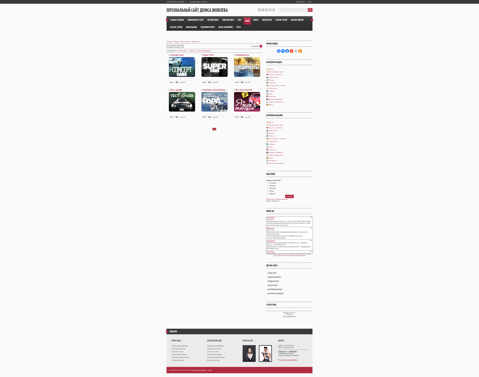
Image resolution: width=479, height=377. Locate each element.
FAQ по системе (272, 285)
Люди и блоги (273, 77)
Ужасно (272, 194)
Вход (309, 1)
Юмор (270, 105)
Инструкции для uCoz (275, 289)
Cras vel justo (177, 351)
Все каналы (185, 42)
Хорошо (272, 186)
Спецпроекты (242, 55)
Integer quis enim (178, 349)
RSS (187, 1)
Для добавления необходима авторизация (289, 255)
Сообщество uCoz (273, 281)
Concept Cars (177, 55)
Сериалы (271, 91)
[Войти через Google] (296, 51)
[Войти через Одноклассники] (300, 51)
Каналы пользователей (276, 163)
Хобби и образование (275, 102)
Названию (183, 51)
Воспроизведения (204, 51)
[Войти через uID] (279, 51)
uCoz (209, 370)
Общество (272, 83)
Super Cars (208, 55)
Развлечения (272, 88)
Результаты (270, 199)
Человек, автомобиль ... (215, 90)
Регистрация (300, 1)
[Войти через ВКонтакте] (283, 51)
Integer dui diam (178, 360)
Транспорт (196, 42)
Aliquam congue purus (180, 357)
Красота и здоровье (275, 74)
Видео (177, 42)
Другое (271, 69)
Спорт (270, 94)
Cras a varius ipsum (179, 354)
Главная (170, 42)
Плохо (271, 191)
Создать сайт (272, 273)
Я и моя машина (243, 90)
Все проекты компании (275, 293)
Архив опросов (282, 199)
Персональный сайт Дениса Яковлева (197, 10)
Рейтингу (192, 51)
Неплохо (272, 188)
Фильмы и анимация (275, 99)
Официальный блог (274, 277)
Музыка (271, 80)
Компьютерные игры (275, 72)
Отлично (272, 183)
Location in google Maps (288, 360)
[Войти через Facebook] (287, 51)
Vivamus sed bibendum (180, 346)
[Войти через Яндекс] (291, 51)
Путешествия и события (276, 85)
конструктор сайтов (199, 370)
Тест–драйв (176, 90)
